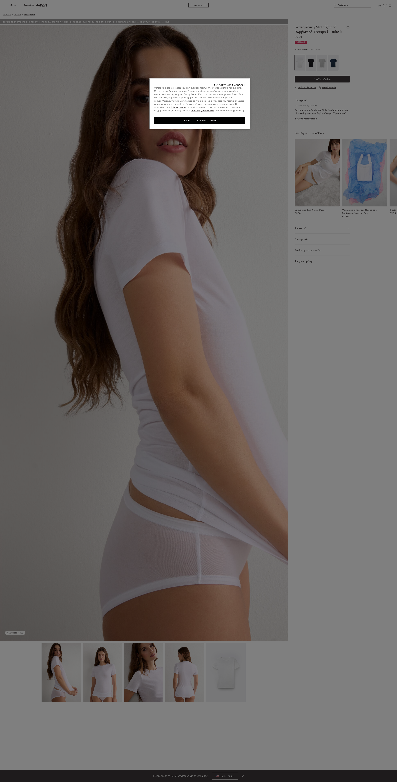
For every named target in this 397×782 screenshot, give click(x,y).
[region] (199, 103)
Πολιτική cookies (178, 107)
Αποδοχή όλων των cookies (199, 120)
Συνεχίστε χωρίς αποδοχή (229, 85)
